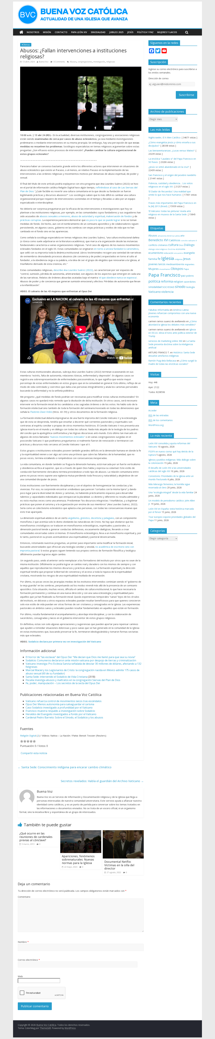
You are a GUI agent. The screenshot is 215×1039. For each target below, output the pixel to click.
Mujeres (153, 269)
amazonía (162, 236)
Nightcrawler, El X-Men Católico (164, 137)
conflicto (152, 245)
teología (190, 287)
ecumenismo (155, 253)
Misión (47, 32)
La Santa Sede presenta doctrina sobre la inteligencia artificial (171, 344)
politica (154, 281)
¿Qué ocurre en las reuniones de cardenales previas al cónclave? (35, 836)
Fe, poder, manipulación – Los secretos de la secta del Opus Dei (63, 683)
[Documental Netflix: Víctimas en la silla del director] (123, 832)
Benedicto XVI (158, 240)
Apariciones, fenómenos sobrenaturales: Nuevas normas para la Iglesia (78, 859)
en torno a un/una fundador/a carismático (116, 248)
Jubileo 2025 (116, 32)
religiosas (110, 61)
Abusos (73, 61)
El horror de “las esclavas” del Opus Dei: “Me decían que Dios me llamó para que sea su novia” (80, 657)
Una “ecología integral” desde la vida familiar (171, 492)
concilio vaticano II (189, 240)
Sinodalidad (98, 32)
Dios (181, 245)
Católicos (174, 240)
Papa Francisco (164, 275)
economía (180, 249)
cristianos (163, 245)
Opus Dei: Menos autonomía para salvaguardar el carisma (60, 704)
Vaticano (154, 292)
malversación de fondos (119, 216)
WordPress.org (156, 425)
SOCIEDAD (168, 287)
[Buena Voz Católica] (21, 32)
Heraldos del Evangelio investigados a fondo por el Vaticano (61, 714)
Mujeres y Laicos (167, 32)
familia (152, 259)
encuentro (178, 253)
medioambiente (175, 264)
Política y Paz (145, 32)
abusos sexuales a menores (55, 216)
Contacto (61, 32)
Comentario (24, 896)
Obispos (177, 269)
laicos (161, 264)
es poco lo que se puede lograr (103, 220)
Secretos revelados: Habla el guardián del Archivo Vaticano (102, 781)
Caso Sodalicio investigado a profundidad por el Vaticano (59, 707)
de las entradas (158, 415)
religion (178, 281)
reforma (167, 281)
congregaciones (85, 61)
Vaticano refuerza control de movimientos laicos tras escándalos (64, 701)
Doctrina (171, 249)
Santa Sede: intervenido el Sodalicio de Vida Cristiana (56, 676)
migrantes (189, 264)
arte (182, 235)
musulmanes (164, 269)
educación (168, 253)
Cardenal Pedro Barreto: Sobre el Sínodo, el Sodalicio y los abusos (64, 717)
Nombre (23, 941)
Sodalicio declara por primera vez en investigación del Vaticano (64, 641)
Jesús (130, 32)
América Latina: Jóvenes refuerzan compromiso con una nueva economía (172, 313)
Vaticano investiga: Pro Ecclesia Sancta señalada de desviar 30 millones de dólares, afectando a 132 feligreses (83, 665)
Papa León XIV (79, 32)
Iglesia (167, 258)
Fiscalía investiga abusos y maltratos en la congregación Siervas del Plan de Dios (73, 680)
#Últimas (26, 44)
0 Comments (59, 61)
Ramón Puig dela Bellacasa (162, 360)
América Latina (173, 236)
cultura (173, 245)
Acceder (152, 410)
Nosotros (33, 32)
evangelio (189, 253)
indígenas (179, 259)
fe (159, 259)
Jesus (186, 259)
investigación (99, 61)
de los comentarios (160, 420)
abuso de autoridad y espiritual (88, 216)
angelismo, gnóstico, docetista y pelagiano (91, 518)
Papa (186, 269)
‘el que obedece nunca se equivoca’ (118, 277)
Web (20, 976)
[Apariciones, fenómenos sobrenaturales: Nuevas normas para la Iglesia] (80, 832)
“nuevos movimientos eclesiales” (67, 436)
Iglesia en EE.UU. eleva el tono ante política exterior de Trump (172, 333)
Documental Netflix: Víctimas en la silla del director (119, 865)
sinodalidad (155, 287)
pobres (190, 275)
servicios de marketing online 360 (165, 340)
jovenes (153, 264)
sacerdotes (190, 281)
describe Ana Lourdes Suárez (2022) (73, 270)
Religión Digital (28, 735)
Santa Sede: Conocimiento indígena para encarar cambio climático (64, 767)
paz (183, 275)
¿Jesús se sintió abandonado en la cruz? (168, 166)
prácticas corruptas (30, 220)
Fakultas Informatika (158, 309)
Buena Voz (43, 61)
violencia (167, 292)
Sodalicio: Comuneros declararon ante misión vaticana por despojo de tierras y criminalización (81, 660)
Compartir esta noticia (34, 753)
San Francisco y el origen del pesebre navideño (172, 175)
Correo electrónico (29, 959)
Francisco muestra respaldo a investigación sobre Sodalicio (60, 711)
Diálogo (189, 245)
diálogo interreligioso (157, 249)
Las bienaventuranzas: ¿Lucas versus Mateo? (171, 150)
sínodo (180, 286)
